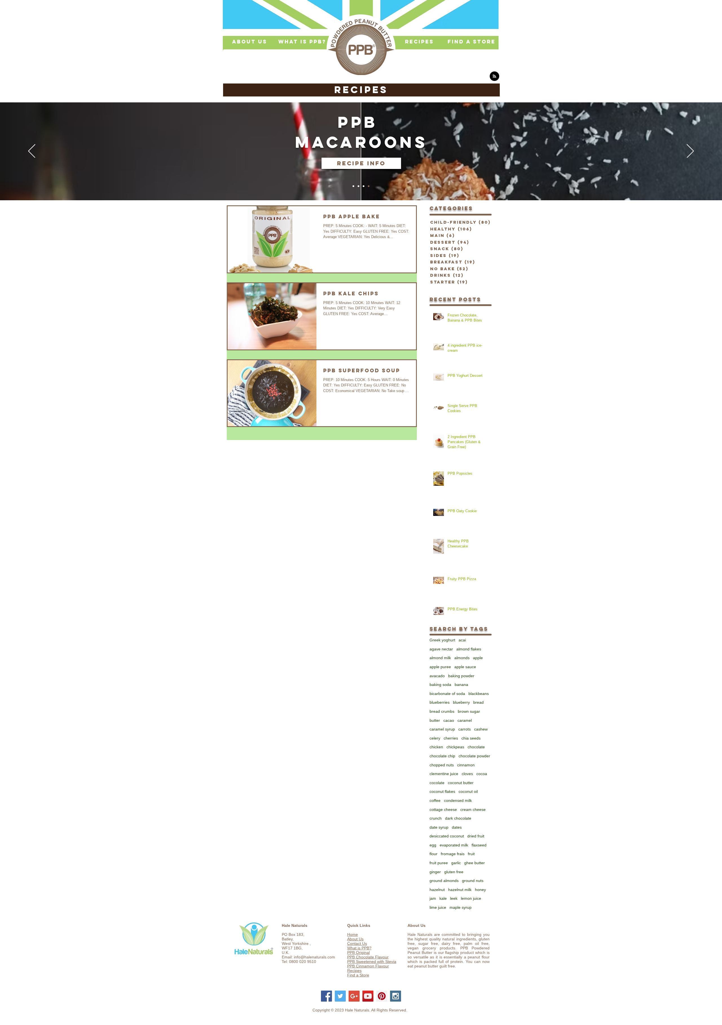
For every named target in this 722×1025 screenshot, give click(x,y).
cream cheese (473, 809)
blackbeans (478, 693)
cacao (448, 720)
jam (433, 898)
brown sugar (469, 711)
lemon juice (471, 898)
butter (435, 720)
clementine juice (444, 773)
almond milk (440, 658)
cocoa (481, 773)
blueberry (461, 702)
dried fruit (475, 836)
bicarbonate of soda (447, 693)
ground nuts (472, 880)
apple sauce (465, 667)
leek (453, 898)
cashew (481, 729)
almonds (462, 658)
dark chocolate (458, 818)
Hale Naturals (294, 925)
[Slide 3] (363, 186)
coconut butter (461, 782)
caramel (464, 720)
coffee (435, 800)
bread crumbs (442, 711)
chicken (436, 747)
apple (478, 658)
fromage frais (453, 854)
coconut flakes (442, 791)
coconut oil (468, 791)
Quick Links (358, 925)
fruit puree (439, 863)
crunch (436, 818)
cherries (451, 738)
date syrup (439, 827)
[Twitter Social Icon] (340, 996)
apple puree (440, 667)
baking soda (440, 684)
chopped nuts (442, 765)
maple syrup (461, 907)
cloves (467, 773)
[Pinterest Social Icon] (381, 996)
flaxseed (479, 845)
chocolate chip (442, 756)
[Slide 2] (358, 186)
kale (443, 898)
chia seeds (471, 738)
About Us (355, 939)
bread (478, 702)
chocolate (476, 747)
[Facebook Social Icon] (326, 996)
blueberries (440, 702)
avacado (437, 676)
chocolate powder (474, 756)
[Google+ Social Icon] (354, 996)
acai (462, 640)
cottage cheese (443, 809)
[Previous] (31, 151)
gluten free (453, 872)
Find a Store (358, 975)
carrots (464, 729)
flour (433, 854)
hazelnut (437, 889)
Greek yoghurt (442, 640)
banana (461, 684)
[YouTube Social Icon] (367, 996)
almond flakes (468, 649)
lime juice (438, 907)
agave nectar (441, 649)
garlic (456, 863)
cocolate (437, 782)
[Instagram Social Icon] (395, 996)
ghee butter (474, 863)
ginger (435, 872)
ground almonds (444, 880)
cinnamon (466, 765)
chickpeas (455, 747)
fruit (471, 854)
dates (457, 827)
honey (480, 889)
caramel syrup (442, 729)
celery (435, 738)
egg (433, 845)
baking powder (461, 676)
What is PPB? (359, 948)
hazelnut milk (460, 889)
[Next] (690, 151)
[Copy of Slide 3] (368, 186)
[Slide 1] (353, 186)
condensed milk (458, 800)
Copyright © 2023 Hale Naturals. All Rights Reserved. (359, 1010)
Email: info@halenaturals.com (308, 957)
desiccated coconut (447, 836)
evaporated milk (454, 845)
